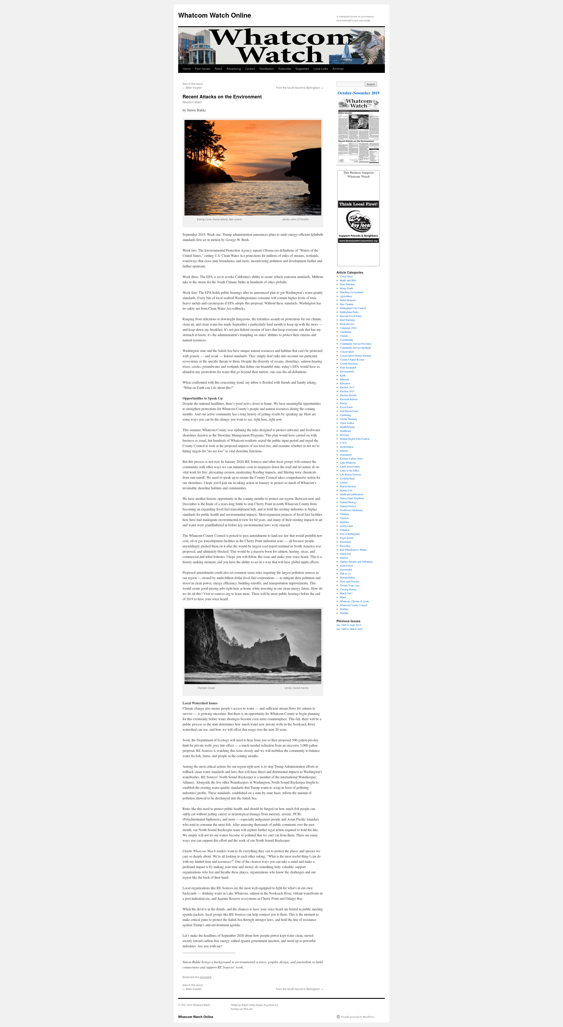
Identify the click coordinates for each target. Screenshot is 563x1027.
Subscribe (284, 68)
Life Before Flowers (350, 474)
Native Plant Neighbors (352, 498)
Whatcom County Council (353, 605)
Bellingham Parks (349, 312)
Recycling (345, 545)
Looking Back (347, 478)
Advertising (234, 68)
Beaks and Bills (348, 280)
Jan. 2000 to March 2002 (349, 629)
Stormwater (346, 569)
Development (347, 371)
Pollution (344, 530)
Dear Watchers (347, 284)
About (218, 68)
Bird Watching (347, 320)
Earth (342, 375)
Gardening (345, 415)
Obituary (344, 514)
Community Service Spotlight (355, 347)
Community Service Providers (355, 343)
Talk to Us (345, 573)
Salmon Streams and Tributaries (356, 561)
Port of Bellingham (350, 534)
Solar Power (346, 565)
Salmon (344, 557)
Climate (344, 335)
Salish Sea (345, 553)
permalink (206, 977)
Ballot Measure (348, 300)
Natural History (348, 506)
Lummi (343, 482)
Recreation (345, 541)
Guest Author (347, 423)
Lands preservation (350, 466)
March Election (348, 486)
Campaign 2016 (348, 327)
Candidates (345, 331)
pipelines (344, 522)
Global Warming (348, 419)
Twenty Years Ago (350, 585)
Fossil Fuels (346, 407)
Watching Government (351, 292)
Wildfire (344, 609)
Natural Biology (348, 502)
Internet (344, 450)
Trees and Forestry (349, 581)
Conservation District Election (355, 355)
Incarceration (346, 446)
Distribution (267, 68)
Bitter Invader (194, 87)
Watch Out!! (346, 593)
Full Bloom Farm (349, 411)
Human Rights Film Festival (354, 438)
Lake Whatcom (348, 462)
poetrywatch (346, 526)
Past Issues (202, 68)
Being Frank (346, 288)
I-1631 (343, 442)
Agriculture (346, 296)
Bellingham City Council (353, 308)
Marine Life (346, 490)
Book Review (347, 324)
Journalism (345, 454)
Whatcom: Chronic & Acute (354, 601)
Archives (338, 68)
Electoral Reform (349, 399)
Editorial (344, 379)
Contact (250, 68)
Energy (343, 403)
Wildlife (344, 613)
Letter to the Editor (349, 470)
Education (345, 383)
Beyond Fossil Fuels (351, 316)
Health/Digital (347, 427)
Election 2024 (347, 391)
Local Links (321, 68)
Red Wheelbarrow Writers (353, 549)
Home (186, 68)
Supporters (302, 68)
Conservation (347, 351)
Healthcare (345, 431)
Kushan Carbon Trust (351, 458)
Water (343, 597)
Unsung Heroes (348, 589)
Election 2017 (347, 387)
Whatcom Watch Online (214, 15)
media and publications (352, 494)
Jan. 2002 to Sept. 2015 (348, 625)
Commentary (346, 339)
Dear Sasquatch (348, 367)
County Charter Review (352, 359)
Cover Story (346, 276)
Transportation (347, 577)
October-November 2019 (358, 93)
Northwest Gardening (351, 510)
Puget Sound (346, 537)
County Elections (349, 363)
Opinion (344, 518)
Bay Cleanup (346, 304)
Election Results (348, 395)
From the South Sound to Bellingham (298, 87)
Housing (344, 434)
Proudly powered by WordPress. (358, 1016)
